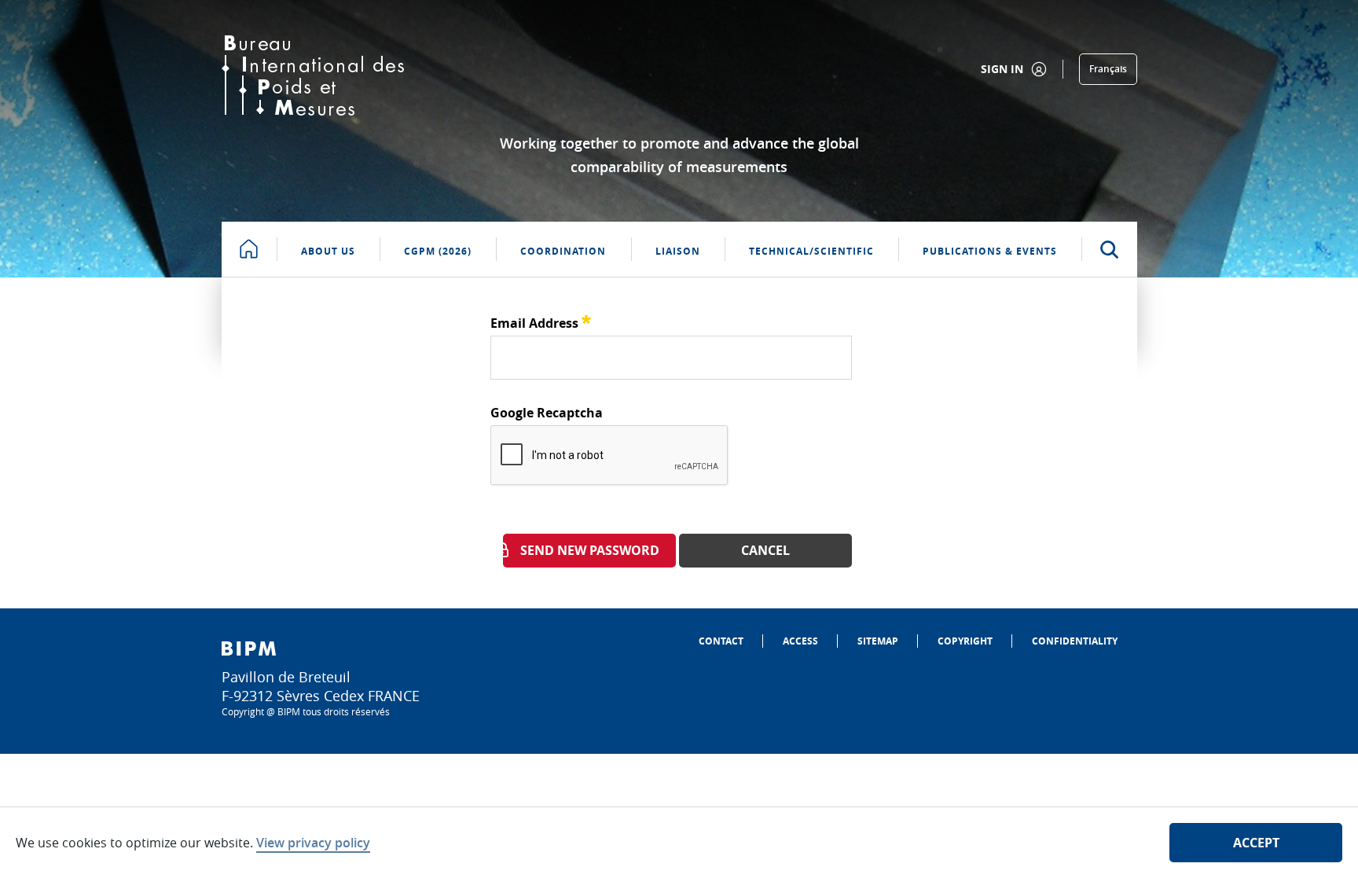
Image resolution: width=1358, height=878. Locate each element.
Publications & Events (990, 251)
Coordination (563, 251)
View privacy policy (313, 842)
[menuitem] (721, 641)
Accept (1256, 842)
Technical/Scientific (811, 251)
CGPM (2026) (438, 251)
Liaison (677, 251)
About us (328, 251)
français (1108, 68)
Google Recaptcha (546, 412)
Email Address (540, 321)
